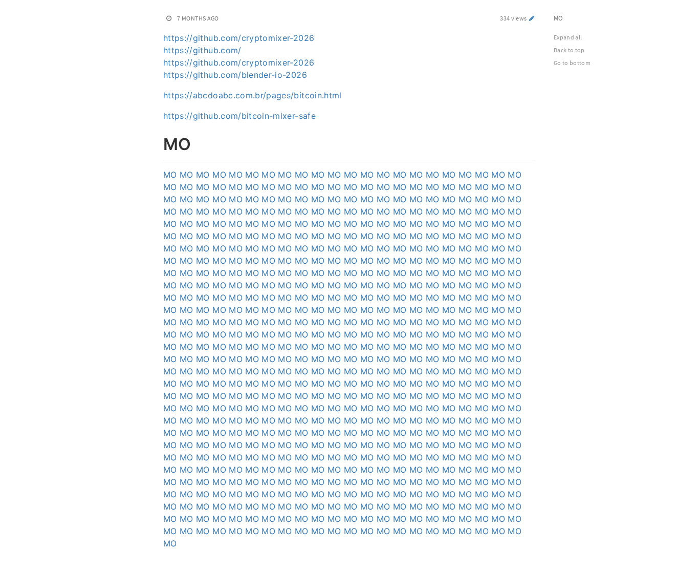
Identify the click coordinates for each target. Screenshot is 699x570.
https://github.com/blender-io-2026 (235, 75)
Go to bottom (572, 63)
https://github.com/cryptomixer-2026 (238, 38)
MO (170, 175)
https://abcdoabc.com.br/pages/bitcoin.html (252, 95)
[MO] (158, 142)
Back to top (569, 50)
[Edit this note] (532, 18)
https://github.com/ (202, 50)
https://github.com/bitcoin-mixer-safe (239, 116)
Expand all (568, 37)
